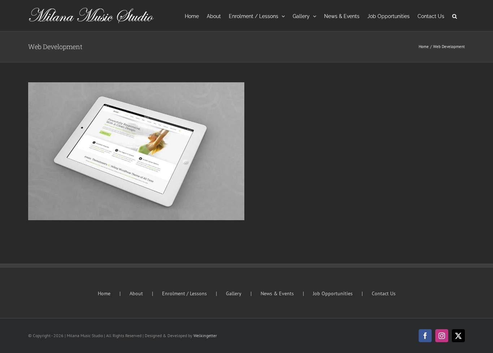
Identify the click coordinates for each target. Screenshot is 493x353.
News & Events (277, 293)
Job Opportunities (333, 293)
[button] (454, 15)
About (136, 293)
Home (104, 293)
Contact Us (384, 293)
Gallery (233, 293)
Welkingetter (205, 335)
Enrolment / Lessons (184, 293)
